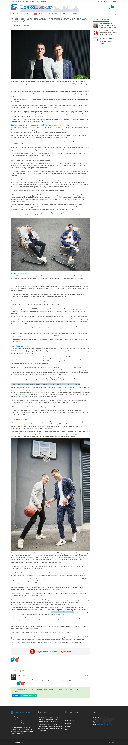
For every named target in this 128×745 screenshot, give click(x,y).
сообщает (85, 94)
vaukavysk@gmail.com (103, 720)
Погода (67, 726)
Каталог (38, 14)
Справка (65, 14)
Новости (26, 14)
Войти (105, 1)
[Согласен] (18, 683)
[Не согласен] (22, 683)
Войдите (15, 695)
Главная (15, 14)
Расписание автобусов (112, 9)
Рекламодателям (70, 720)
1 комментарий (27, 25)
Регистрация (113, 1)
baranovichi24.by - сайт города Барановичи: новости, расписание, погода (108, 32)
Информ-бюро (53, 14)
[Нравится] (12, 660)
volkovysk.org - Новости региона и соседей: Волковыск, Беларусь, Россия (106, 40)
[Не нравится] (16, 660)
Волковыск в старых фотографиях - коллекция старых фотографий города (107, 25)
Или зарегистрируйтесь (28, 695)
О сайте (75, 14)
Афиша (67, 729)
